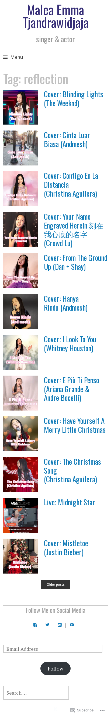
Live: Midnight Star (69, 501)
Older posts (56, 584)
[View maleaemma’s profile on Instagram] (60, 625)
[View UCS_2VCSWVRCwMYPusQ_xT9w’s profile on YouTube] (72, 625)
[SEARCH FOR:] (55, 693)
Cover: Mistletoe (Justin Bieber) (66, 547)
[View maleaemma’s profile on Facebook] (35, 625)
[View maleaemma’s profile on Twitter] (47, 625)
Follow (55, 668)
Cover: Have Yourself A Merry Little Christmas (75, 425)
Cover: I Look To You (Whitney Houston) (70, 343)
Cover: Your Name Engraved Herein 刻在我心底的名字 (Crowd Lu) (73, 229)
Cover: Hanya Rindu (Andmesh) (66, 303)
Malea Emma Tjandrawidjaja (56, 16)
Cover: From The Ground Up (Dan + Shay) (75, 262)
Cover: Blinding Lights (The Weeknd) (73, 98)
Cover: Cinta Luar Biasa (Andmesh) (67, 139)
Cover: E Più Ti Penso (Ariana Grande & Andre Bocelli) (71, 388)
